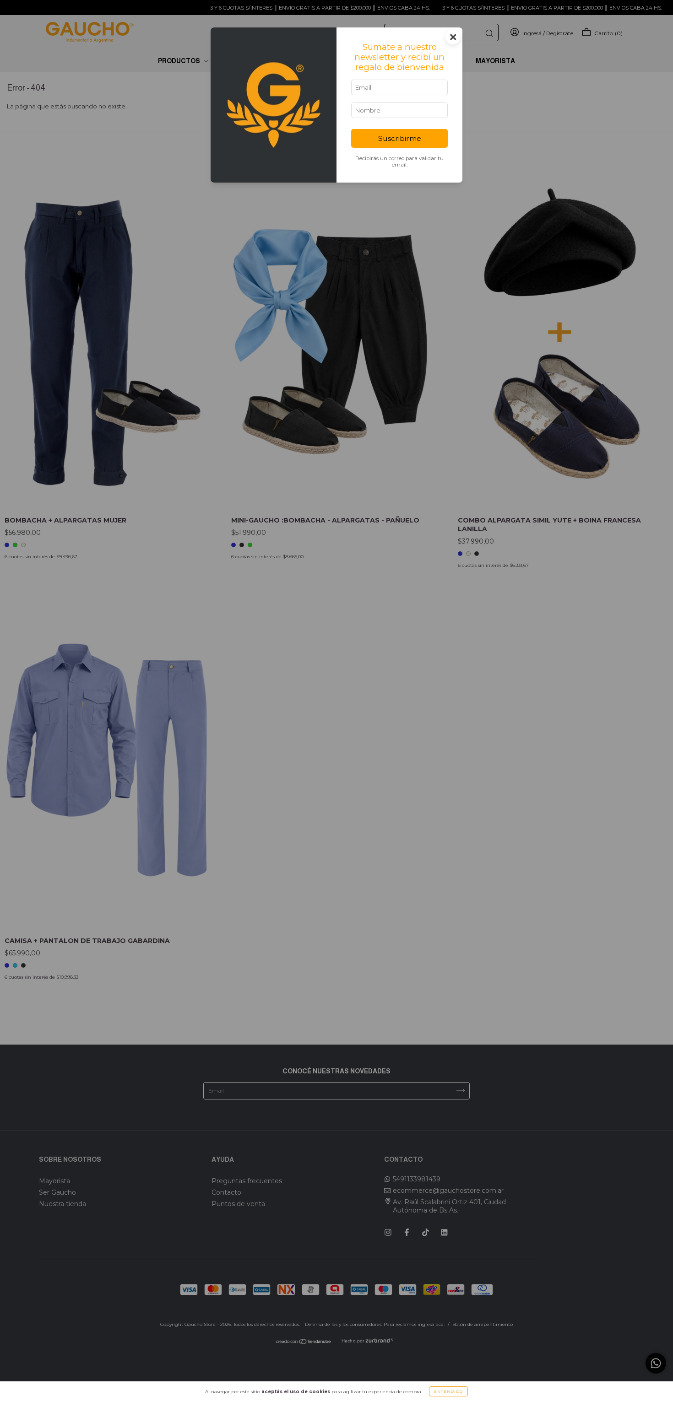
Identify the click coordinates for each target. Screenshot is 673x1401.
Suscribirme (399, 138)
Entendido (448, 1391)
